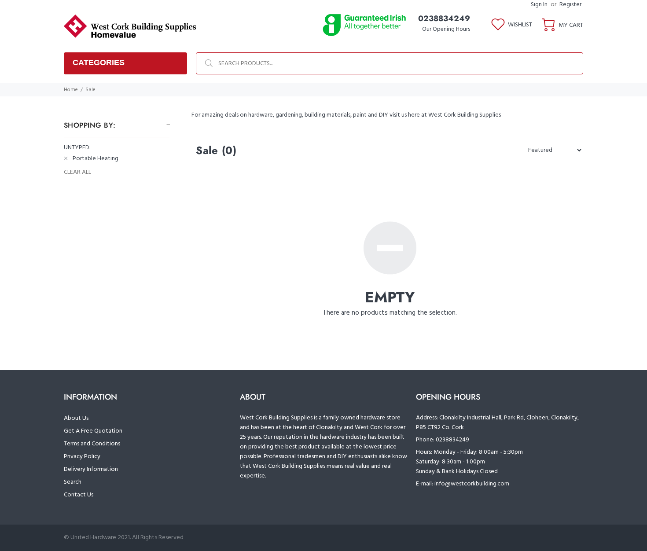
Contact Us (78, 495)
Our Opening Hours (446, 29)
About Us (76, 418)
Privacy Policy (82, 457)
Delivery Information (91, 469)
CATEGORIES (99, 62)
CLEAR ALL (77, 172)
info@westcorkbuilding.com (471, 484)
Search (72, 482)
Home (71, 89)
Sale (90, 89)
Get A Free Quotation (93, 431)
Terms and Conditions (92, 444)
